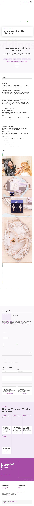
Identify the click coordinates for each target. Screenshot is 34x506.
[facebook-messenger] (28, 501)
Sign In (21, 1)
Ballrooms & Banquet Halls (15, 61)
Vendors (16, 39)
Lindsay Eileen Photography (15, 325)
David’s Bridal (22, 321)
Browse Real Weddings (9, 393)
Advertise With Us (20, 489)
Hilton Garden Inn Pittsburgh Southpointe (17, 324)
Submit (17, 383)
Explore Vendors (24, 393)
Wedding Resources (5, 487)
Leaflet (30, 352)
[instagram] (30, 501)
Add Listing (25, 1)
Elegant (15, 59)
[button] (3, 344)
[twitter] (26, 501)
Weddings (5, 59)
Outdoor (22, 61)
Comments (24, 39)
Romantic (19, 59)
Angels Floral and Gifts (10, 321)
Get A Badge (19, 488)
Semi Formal (24, 59)
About (9, 39)
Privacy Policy (12, 501)
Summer (10, 59)
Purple (8, 61)
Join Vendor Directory (21, 492)
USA (26, 61)
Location (20, 39)
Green (29, 59)
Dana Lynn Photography (7, 323)
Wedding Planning (5, 489)
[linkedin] (27, 501)
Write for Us (19, 487)
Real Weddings (4, 488)
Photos (13, 39)
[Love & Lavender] (15, 2)
